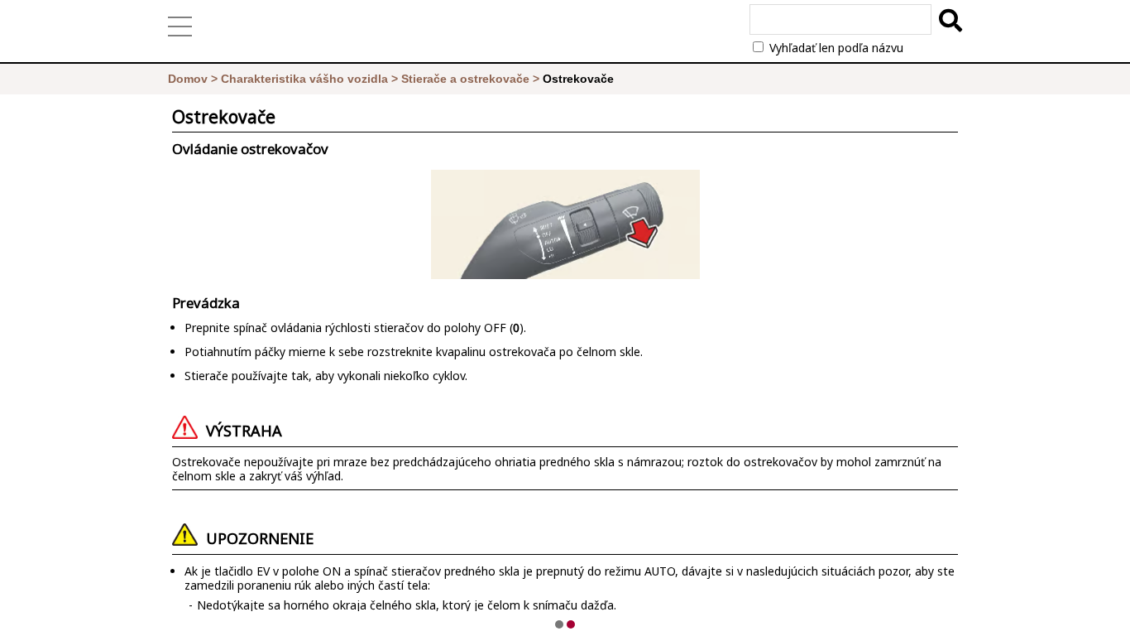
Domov (188, 78)
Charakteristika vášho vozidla (304, 78)
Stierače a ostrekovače (465, 78)
